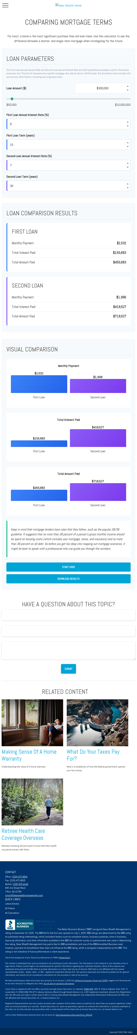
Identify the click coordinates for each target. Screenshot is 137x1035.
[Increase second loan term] (127, 184)
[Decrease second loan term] (127, 188)
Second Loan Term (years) (22, 176)
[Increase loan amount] (127, 86)
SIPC (91, 989)
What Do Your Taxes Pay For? (93, 755)
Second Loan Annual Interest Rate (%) (29, 156)
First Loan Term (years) (20, 135)
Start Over (68, 567)
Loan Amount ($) (16, 88)
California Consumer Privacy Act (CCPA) (91, 980)
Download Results (68, 579)
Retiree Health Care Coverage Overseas (23, 834)
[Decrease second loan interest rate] (127, 167)
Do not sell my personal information (59, 983)
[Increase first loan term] (127, 142)
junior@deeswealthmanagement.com (24, 895)
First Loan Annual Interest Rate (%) (27, 115)
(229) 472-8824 (19, 876)
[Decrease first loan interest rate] (127, 126)
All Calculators (12, 912)
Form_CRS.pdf (86, 1015)
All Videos (10, 908)
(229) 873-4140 (20, 884)
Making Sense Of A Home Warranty (29, 755)
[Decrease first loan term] (127, 147)
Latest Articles (12, 903)
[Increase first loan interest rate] (127, 122)
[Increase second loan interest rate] (127, 163)
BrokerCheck (64, 957)
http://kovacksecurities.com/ (68, 1015)
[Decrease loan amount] (127, 90)
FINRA (86, 989)
